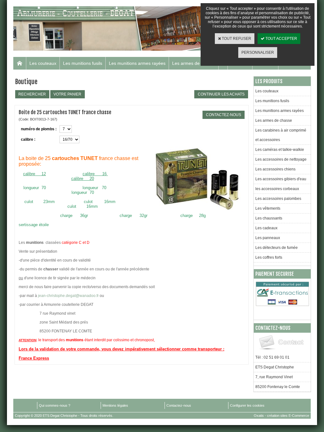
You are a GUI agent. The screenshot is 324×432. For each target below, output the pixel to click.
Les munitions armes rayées (137, 63)
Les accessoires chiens (275, 169)
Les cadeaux (266, 228)
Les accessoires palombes (278, 198)
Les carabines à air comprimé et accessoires (280, 135)
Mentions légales (115, 405)
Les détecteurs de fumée (276, 247)
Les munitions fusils (82, 63)
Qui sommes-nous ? (54, 405)
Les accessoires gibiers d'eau (280, 179)
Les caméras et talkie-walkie (279, 149)
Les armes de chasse (193, 63)
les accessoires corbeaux (277, 189)
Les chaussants (268, 218)
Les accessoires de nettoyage (281, 159)
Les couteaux (42, 63)
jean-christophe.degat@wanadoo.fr (68, 295)
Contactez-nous (178, 405)
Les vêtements (267, 208)
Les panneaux (267, 238)
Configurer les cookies (247, 405)
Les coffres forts (268, 257)
